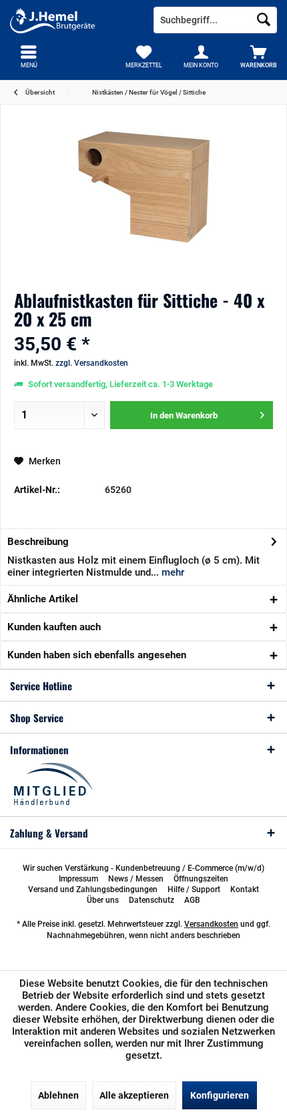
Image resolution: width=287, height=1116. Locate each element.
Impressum (78, 878)
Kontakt (244, 889)
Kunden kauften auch (54, 627)
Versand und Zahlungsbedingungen (93, 889)
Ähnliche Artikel (42, 599)
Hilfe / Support (194, 889)
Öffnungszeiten (201, 878)
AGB (192, 900)
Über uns (103, 900)
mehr (171, 572)
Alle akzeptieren (134, 1095)
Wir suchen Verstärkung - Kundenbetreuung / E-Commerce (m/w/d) (143, 868)
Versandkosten (211, 924)
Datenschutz (151, 900)
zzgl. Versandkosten (91, 363)
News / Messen (136, 878)
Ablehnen (58, 1095)
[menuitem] (258, 56)
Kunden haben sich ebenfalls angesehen (96, 655)
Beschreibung (38, 542)
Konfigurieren (219, 1095)
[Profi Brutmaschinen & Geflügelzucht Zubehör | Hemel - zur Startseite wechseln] (71, 20)
